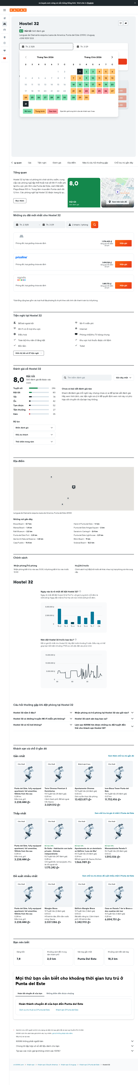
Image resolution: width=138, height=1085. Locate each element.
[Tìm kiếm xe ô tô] (4, 29)
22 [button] (58, 91)
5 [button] (38, 78)
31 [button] (26, 104)
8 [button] (58, 78)
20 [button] (45, 91)
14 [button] (52, 84)
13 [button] (45, 84)
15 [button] (58, 84)
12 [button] (39, 84)
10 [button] (26, 84)
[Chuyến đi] (4, 50)
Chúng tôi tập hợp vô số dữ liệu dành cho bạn (37, 1046)
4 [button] (32, 78)
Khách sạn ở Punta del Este (67, 1010)
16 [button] (65, 84)
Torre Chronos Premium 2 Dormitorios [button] (56, 789)
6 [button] (45, 78)
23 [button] (64, 91)
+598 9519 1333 (26, 38)
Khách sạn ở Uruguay (68, 1065)
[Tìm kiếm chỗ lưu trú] (4, 24)
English (90, 3)
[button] (135, 3)
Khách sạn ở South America (48, 1065)
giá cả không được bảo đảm (62, 1033)
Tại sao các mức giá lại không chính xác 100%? (38, 1050)
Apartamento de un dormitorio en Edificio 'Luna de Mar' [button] (88, 849)
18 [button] (32, 91)
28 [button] (51, 97)
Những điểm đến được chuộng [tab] (60, 993)
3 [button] (25, 78)
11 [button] (32, 84)
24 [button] (26, 97)
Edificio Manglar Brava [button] (85, 908)
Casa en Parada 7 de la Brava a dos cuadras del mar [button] (118, 909)
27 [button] (45, 97)
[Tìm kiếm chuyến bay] (4, 18)
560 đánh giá (38, 31)
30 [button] (64, 97)
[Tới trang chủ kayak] (18, 10)
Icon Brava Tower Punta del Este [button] (117, 789)
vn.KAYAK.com (18, 1065)
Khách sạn (30, 1065)
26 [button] (38, 97)
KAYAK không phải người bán (29, 1041)
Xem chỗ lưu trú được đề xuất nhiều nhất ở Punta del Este (108, 876)
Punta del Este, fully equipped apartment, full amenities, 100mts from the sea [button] (27, 791)
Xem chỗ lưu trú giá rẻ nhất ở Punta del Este (114, 813)
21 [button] (52, 91)
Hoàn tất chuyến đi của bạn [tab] (30, 993)
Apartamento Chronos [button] (84, 788)
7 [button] (51, 78)
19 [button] (39, 91)
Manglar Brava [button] (51, 908)
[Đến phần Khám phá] (4, 37)
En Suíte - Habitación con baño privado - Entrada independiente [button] (58, 851)
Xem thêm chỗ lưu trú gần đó (121, 756)
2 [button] (64, 71)
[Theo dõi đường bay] (4, 43)
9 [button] (64, 78)
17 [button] (26, 91)
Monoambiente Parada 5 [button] (116, 848)
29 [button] (58, 97)
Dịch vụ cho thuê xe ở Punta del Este (34, 1010)
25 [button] (32, 97)
